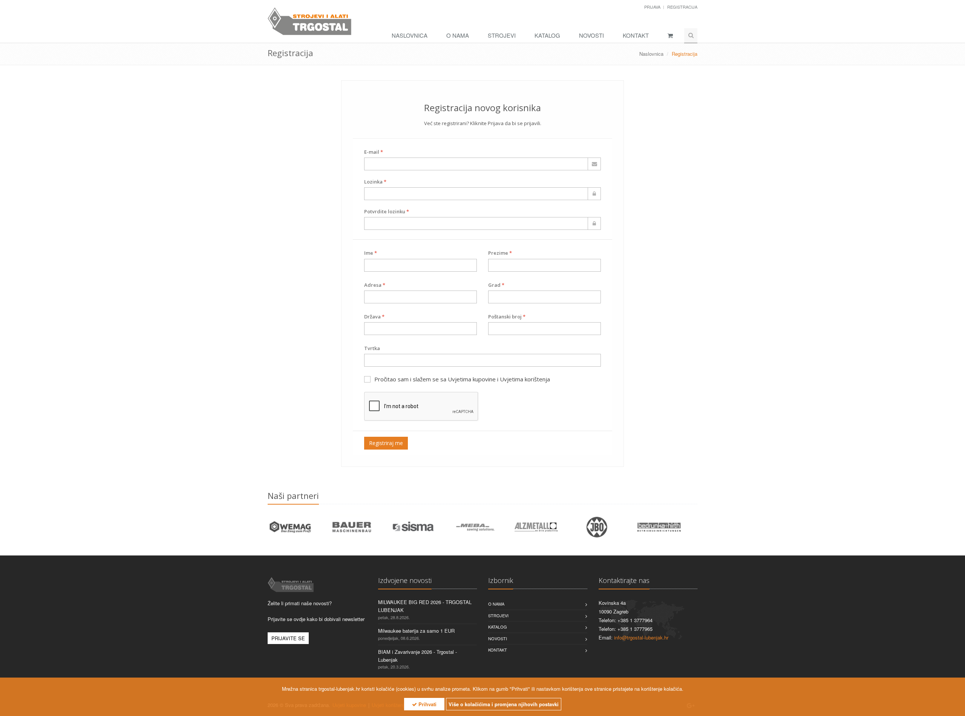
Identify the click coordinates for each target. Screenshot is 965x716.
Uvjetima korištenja (525, 379)
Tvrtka (372, 348)
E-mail (373, 151)
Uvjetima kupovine (472, 379)
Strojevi (502, 35)
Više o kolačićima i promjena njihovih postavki (504, 704)
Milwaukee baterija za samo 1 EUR (416, 630)
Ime (370, 252)
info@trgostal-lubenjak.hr (641, 637)
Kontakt (636, 35)
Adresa (374, 285)
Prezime (500, 252)
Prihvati (427, 704)
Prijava (653, 7)
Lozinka (375, 181)
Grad (496, 285)
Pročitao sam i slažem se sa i (462, 379)
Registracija (682, 7)
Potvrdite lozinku (386, 211)
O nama (457, 35)
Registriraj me (386, 443)
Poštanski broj (506, 316)
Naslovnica (409, 35)
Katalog (547, 35)
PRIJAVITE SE (288, 638)
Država (374, 316)
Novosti (591, 35)
